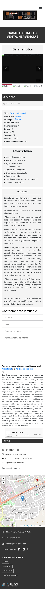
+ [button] (3, 478)
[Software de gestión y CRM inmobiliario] (10, 584)
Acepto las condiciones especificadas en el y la (21, 367)
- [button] (3, 482)
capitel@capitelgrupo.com (15, 454)
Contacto (7, 566)
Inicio (6, 562)
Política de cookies (24, 369)
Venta (17, 116)
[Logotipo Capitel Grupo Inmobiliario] (20, 17)
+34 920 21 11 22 (13, 104)
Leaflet (22, 526)
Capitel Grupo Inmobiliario (15, 462)
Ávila (17, 119)
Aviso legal (7, 369)
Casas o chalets (17, 113)
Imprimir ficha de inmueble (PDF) (18, 458)
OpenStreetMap (32, 526)
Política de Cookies (11, 575)
